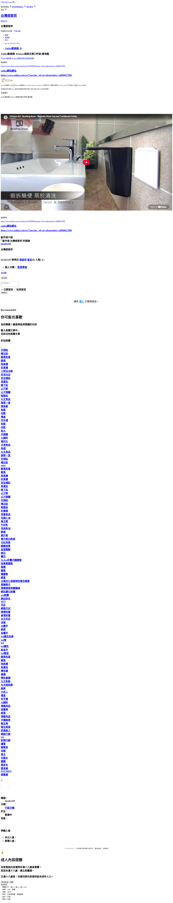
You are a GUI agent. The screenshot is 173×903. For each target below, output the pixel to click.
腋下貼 (4, 385)
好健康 (4, 511)
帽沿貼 (4, 353)
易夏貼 (4, 381)
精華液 (4, 747)
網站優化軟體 (8, 591)
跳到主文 (4, 21)
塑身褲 (4, 768)
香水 (3, 754)
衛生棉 (4, 723)
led (2, 643)
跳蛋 (3, 713)
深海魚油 (5, 528)
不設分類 (17, 31)
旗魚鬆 (4, 406)
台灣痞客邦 (9, 15)
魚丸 (3, 431)
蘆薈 (3, 744)
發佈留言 (4, 292)
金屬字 (4, 633)
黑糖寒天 (5, 584)
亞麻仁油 (5, 518)
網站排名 (5, 598)
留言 (29, 259)
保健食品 (5, 514)
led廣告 (5, 646)
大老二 (4, 692)
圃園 (3, 761)
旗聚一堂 (5, 402)
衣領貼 (4, 350)
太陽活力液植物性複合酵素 (15, 581)
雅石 (3, 553)
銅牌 (3, 629)
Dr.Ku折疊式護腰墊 (11, 560)
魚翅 (3, 448)
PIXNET (71, 848)
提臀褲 (4, 774)
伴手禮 (4, 420)
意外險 (4, 535)
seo (2, 737)
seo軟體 (5, 595)
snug (3, 465)
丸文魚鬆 (5, 681)
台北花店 (5, 619)
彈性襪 (4, 671)
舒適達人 (5, 730)
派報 (3, 622)
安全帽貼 (5, 378)
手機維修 (5, 720)
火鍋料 (4, 438)
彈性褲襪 (5, 678)
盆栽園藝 (5, 549)
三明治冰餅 (7, 371)
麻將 (3, 688)
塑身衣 (4, 765)
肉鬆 (3, 413)
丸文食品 (5, 399)
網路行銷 (5, 734)
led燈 (3, 640)
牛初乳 (4, 525)
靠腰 (3, 567)
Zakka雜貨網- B (13, 48)
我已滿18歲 (5, 882)
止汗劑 (4, 388)
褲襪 (3, 674)
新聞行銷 (5, 740)
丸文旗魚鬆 (7, 685)
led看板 (5, 653)
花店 (3, 605)
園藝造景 (5, 546)
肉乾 (3, 427)
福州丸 (4, 441)
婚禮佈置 (5, 612)
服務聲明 (105, 848)
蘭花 (3, 556)
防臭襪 (4, 367)
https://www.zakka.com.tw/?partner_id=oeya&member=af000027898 (36, 75)
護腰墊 (4, 574)
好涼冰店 (5, 374)
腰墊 (3, 570)
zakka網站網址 (9, 70)
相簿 (6, 35)
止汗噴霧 (5, 392)
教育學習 (22, 267)
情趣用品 (5, 706)
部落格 (7, 37)
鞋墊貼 (4, 395)
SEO (3, 601)
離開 (11, 882)
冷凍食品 (5, 445)
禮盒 (3, 417)
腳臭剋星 (5, 357)
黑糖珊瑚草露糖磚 (10, 588)
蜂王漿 (4, 521)
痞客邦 (23, 259)
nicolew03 (6, 243)
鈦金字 (4, 649)
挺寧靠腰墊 (7, 563)
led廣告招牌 (7, 636)
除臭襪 (4, 364)
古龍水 (4, 758)
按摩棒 (4, 709)
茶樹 (3, 751)
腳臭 (3, 360)
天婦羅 (4, 434)
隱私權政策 (98, 848)
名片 (6, 40)
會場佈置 (5, 615)
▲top (4, 272)
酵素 (3, 532)
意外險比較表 (8, 539)
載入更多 (4, 278)
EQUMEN (6, 771)
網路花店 (5, 608)
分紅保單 (5, 542)
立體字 (4, 626)
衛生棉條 (5, 727)
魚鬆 (3, 409)
